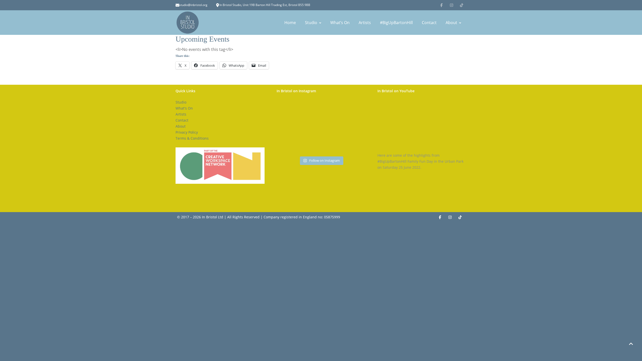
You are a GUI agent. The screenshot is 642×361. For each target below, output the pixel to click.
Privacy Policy (187, 132)
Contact (429, 22)
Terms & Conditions (192, 138)
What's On (184, 108)
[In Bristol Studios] (187, 22)
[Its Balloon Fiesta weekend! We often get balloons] (321, 127)
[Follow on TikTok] (461, 5)
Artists (365, 22)
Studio (311, 22)
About (451, 22)
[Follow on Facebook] (441, 5)
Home (290, 22)
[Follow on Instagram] (451, 5)
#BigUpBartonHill (396, 22)
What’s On (340, 22)
